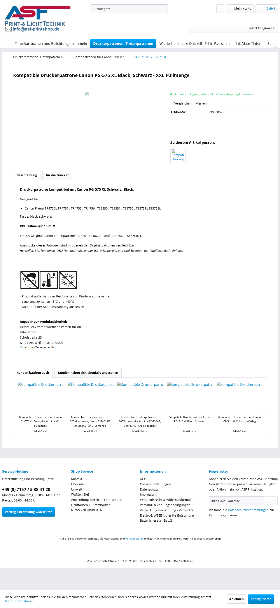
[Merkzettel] (220, 8)
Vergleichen (182, 103)
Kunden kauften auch (33, 372)
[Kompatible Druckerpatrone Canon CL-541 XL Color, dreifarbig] (239, 397)
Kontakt (76, 479)
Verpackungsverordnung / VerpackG (166, 510)
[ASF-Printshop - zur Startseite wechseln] (37, 20)
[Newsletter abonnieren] (271, 500)
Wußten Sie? (80, 494)
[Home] (6, 43)
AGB (143, 479)
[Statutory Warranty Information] (219, 127)
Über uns (78, 484)
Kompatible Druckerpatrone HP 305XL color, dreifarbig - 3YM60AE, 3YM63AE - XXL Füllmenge (140, 421)
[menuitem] (129, 8)
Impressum (148, 494)
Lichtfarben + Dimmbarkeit (90, 505)
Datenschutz (149, 489)
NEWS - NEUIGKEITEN (87, 510)
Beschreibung (27, 175)
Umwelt (76, 489)
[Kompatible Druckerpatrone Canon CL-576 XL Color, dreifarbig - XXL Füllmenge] (178, 155)
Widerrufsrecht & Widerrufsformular (167, 500)
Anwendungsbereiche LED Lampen (96, 500)
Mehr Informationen (20, 601)
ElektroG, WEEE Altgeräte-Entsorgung (167, 515)
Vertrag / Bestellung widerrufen (28, 512)
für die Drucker (57, 175)
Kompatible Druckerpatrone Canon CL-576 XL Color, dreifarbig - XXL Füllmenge (40, 421)
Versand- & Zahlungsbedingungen (165, 505)
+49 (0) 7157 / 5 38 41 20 (26, 489)
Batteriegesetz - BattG (156, 520)
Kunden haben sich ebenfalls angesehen (88, 372)
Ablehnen (236, 599)
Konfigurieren (261, 599)
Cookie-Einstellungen (155, 484)
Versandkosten (134, 538)
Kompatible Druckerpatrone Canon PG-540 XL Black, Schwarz (190, 419)
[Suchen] (164, 8)
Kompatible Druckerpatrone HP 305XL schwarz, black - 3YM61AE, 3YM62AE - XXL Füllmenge (90, 421)
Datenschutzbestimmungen (248, 510)
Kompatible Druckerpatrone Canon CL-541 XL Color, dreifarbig (239, 419)
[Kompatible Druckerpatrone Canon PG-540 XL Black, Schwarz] (190, 397)
